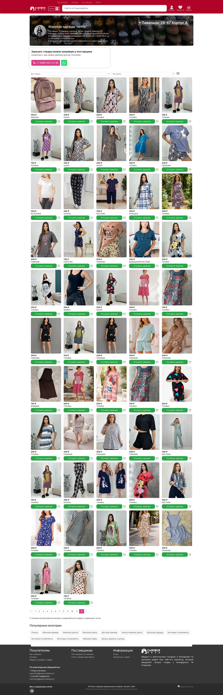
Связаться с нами (121, 657)
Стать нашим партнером (82, 657)
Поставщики (87, 2)
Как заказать (62, 2)
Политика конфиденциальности (98, 689)
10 (72, 611)
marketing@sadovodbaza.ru (42, 673)
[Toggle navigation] (54, 9)
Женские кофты (90, 632)
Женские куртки (70, 632)
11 (77, 611)
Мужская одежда (155, 632)
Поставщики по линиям (82, 654)
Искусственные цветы (132, 632)
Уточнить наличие (43, 121)
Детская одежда (109, 632)
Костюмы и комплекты (178, 632)
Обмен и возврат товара (41, 660)
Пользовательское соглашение (125, 689)
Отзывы (75, 2)
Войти (98, 2)
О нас (115, 654)
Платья (34, 632)
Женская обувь (90, 639)
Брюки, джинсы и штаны (113, 639)
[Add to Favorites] (59, 121)
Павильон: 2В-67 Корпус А (164, 23)
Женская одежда (50, 632)
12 (82, 611)
